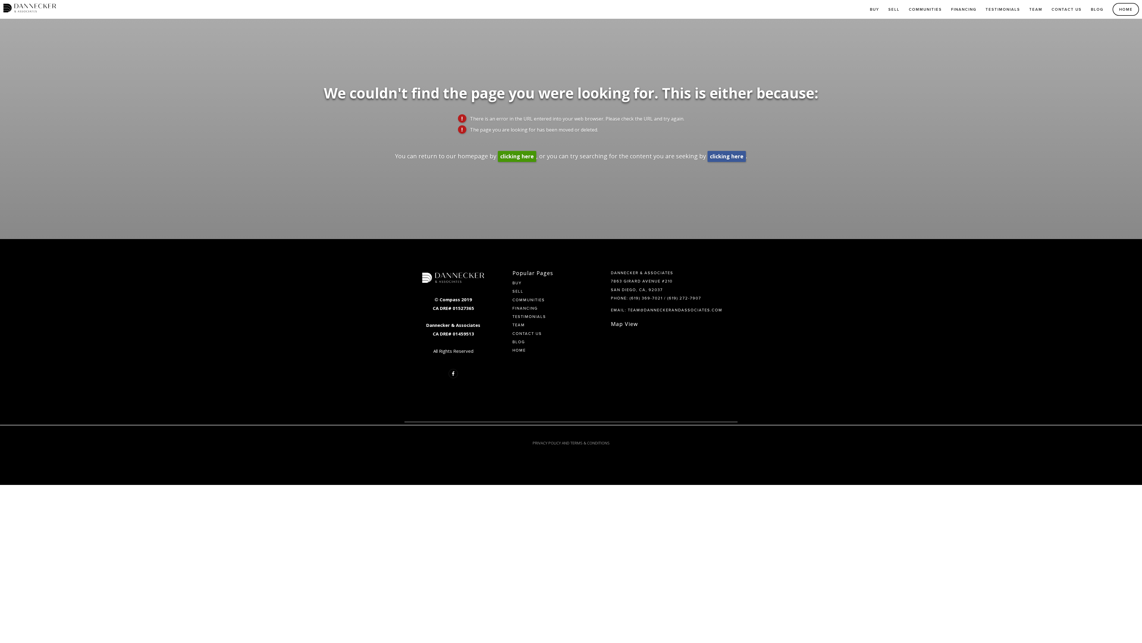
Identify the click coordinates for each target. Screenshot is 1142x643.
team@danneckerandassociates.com (675, 310)
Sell (894, 9)
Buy (874, 9)
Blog (1097, 9)
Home (1126, 9)
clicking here (517, 156)
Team (1035, 9)
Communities (925, 9)
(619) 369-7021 (646, 298)
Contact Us (1067, 9)
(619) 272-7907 (684, 298)
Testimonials (1003, 9)
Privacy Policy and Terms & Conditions (571, 443)
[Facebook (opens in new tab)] (453, 373)
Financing (963, 9)
